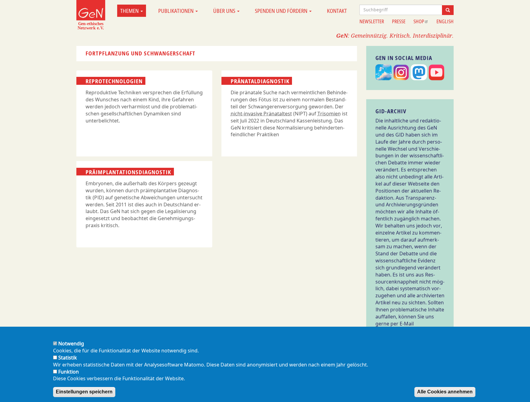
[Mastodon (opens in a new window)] (419, 72)
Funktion (68, 371)
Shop (418, 21)
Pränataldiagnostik (260, 81)
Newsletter (371, 21)
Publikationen (176, 10)
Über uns (224, 10)
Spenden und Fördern (282, 10)
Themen (130, 10)
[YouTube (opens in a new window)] (436, 72)
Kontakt (337, 10)
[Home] (90, 14)
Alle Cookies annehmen (445, 391)
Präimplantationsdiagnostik (128, 171)
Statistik (67, 357)
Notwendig (71, 343)
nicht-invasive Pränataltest (261, 113)
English (445, 21)
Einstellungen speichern (84, 391)
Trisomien (329, 113)
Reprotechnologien (114, 81)
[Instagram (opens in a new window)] (401, 72)
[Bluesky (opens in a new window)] (383, 72)
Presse (398, 21)
